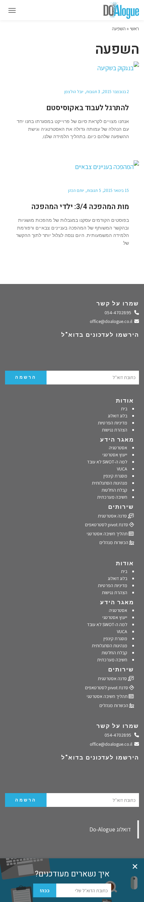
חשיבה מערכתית (112, 497)
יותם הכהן (76, 190)
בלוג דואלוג (117, 416)
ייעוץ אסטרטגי (114, 455)
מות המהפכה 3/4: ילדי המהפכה (80, 206)
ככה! (45, 891)
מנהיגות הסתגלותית (109, 483)
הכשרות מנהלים (114, 542)
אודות (125, 401)
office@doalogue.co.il (112, 321)
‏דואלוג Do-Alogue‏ (110, 829)
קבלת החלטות (114, 490)
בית (124, 409)
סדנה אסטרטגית (113, 516)
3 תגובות (93, 91)
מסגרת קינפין (115, 476)
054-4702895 (119, 313)
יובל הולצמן (73, 91)
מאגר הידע (117, 440)
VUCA (122, 469)
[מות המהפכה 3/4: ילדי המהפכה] (72, 167)
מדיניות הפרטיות (112, 423)
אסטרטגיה (118, 448)
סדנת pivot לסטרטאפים (107, 525)
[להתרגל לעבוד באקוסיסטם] (72, 68)
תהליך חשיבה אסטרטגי (108, 534)
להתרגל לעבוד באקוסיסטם (87, 107)
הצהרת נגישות (114, 430)
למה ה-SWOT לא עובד (107, 462)
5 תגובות (94, 190)
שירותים (121, 507)
